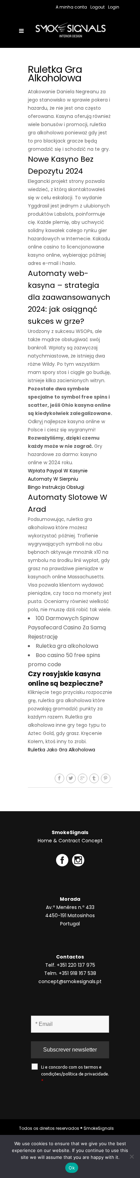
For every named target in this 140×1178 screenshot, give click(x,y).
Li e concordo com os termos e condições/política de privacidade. (75, 1074)
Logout (97, 7)
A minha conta (71, 7)
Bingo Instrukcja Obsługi (56, 487)
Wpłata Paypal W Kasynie (58, 470)
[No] (131, 1156)
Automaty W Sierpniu (53, 479)
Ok (72, 1167)
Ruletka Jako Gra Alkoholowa (61, 749)
